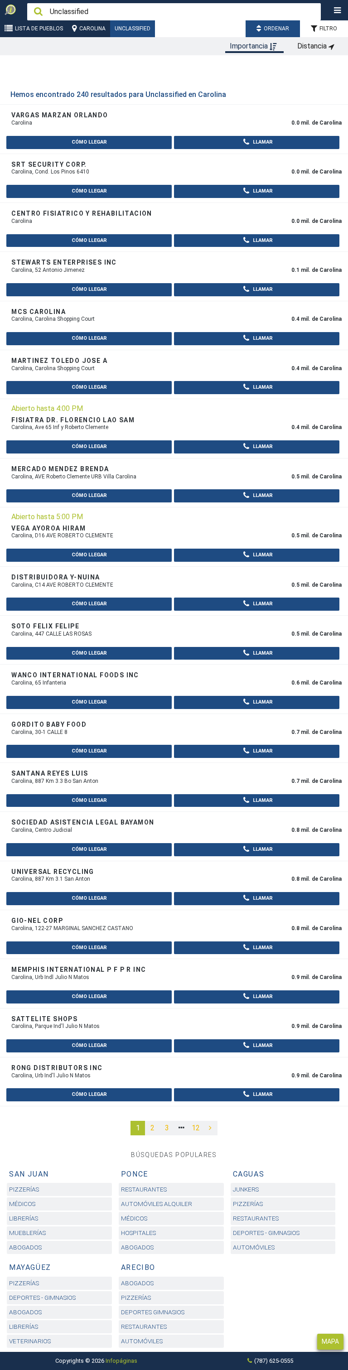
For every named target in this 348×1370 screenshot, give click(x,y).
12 (196, 1128)
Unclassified (132, 28)
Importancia (250, 46)
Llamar (262, 142)
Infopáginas (121, 1360)
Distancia (313, 46)
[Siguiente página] (210, 1128)
